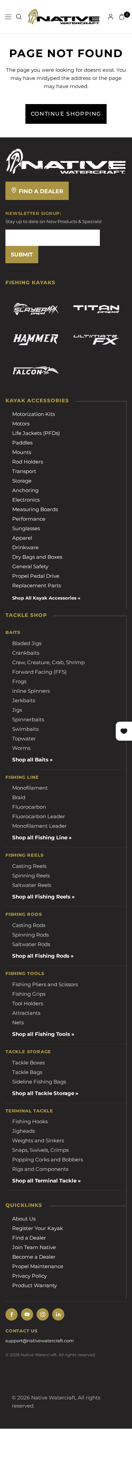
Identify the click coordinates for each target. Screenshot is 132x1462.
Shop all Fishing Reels (41, 896)
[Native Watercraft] (66, 160)
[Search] (19, 16)
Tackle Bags (27, 1072)
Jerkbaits (23, 700)
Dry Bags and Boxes (37, 557)
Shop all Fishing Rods (40, 956)
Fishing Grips (28, 994)
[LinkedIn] (58, 1314)
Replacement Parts (36, 585)
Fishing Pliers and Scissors (45, 984)
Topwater (24, 738)
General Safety (30, 566)
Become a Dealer (34, 1257)
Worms (21, 748)
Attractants (26, 1013)
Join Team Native (34, 1247)
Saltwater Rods (31, 944)
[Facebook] (11, 1314)
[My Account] (110, 16)
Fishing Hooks (30, 1121)
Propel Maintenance (37, 1266)
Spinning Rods (30, 934)
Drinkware (25, 547)
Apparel (22, 538)
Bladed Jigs (26, 643)
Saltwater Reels (31, 885)
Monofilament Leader (39, 826)
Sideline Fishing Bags (39, 1081)
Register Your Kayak (37, 1228)
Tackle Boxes (28, 1062)
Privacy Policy (29, 1276)
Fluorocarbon (29, 807)
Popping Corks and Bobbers (47, 1159)
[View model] (35, 309)
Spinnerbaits (28, 719)
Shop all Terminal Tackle (44, 1180)
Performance (28, 519)
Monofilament (30, 788)
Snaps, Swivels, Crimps (40, 1150)
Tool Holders (27, 1003)
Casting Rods (28, 925)
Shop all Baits (30, 759)
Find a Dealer (40, 191)
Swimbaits (25, 729)
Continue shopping (66, 114)
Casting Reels (29, 866)
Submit (22, 254)
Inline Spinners (31, 691)
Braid (18, 797)
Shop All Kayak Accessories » (46, 598)
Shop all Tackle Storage (43, 1093)
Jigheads (23, 1131)
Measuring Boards (35, 509)
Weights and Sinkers (38, 1140)
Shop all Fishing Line (39, 837)
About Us (24, 1218)
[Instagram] (43, 1314)
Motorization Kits (33, 414)
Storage (21, 480)
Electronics (26, 500)
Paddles (22, 442)
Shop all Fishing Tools (41, 1034)
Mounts (21, 452)
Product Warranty (34, 1285)
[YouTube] (27, 1314)
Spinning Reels (31, 875)
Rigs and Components (40, 1169)
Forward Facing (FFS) (39, 672)
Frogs (19, 681)
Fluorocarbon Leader (38, 816)
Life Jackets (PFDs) (36, 433)
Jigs (17, 710)
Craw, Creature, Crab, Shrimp (48, 662)
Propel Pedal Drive (35, 576)
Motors (20, 423)
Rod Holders (27, 461)
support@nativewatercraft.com (39, 1340)
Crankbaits (25, 653)
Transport (24, 471)
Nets (18, 1022)
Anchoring (25, 490)
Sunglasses (26, 528)
